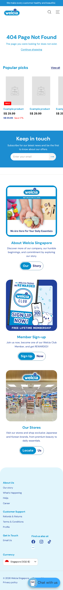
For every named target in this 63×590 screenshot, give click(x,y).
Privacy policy (10, 582)
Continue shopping (31, 49)
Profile (6, 526)
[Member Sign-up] (31, 305)
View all (55, 67)
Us (32, 450)
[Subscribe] (52, 156)
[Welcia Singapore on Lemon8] (32, 547)
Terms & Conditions (13, 521)
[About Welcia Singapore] (31, 211)
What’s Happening (12, 492)
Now (32, 356)
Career (6, 503)
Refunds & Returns (12, 516)
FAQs (5, 498)
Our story (8, 487)
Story (32, 266)
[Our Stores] (31, 395)
